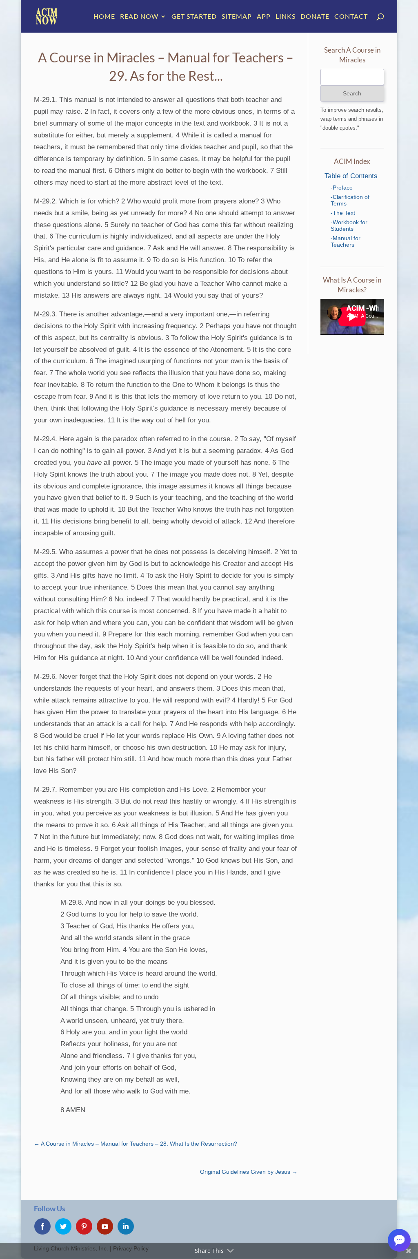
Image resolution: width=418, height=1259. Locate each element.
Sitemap (237, 16)
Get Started (194, 16)
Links (286, 16)
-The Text (343, 213)
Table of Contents (351, 176)
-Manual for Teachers (345, 241)
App (264, 16)
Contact (351, 16)
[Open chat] (399, 1240)
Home (104, 16)
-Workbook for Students (349, 225)
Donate (314, 16)
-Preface (342, 187)
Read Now (139, 16)
